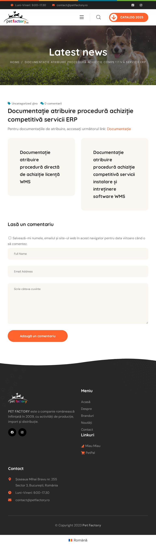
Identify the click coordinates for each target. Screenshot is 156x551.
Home (15, 62)
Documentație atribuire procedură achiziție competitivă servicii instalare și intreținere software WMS (114, 174)
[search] (98, 17)
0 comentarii (53, 103)
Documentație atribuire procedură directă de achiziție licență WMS (40, 166)
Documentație (119, 128)
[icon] (133, 5)
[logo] (16, 17)
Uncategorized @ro (25, 103)
